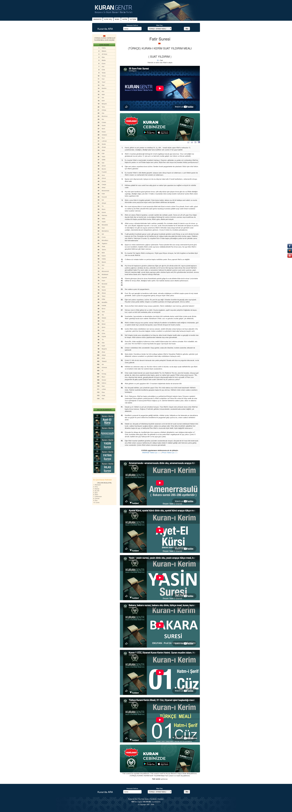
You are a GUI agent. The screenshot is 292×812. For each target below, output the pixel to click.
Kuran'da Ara (132, 799)
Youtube (160, 799)
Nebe (103, 287)
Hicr (103, 91)
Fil (102, 370)
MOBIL (117, 19)
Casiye (104, 184)
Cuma (104, 237)
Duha (103, 333)
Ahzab (104, 147)
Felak (103, 395)
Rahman (104, 215)
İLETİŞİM (133, 19)
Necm (103, 209)
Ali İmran (104, 54)
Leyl (103, 330)
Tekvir (103, 296)
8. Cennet (96, 498)
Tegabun (104, 243)
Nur (103, 119)
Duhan (104, 181)
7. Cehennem (97, 496)
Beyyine (104, 349)
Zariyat (104, 203)
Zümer (104, 166)
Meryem (104, 104)
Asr (103, 364)
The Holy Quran (143, 799)
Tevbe (104, 73)
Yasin (103, 156)
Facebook (153, 799)
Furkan (104, 122)
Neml (103, 129)
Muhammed (105, 190)
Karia (103, 358)
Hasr (103, 228)
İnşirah (104, 336)
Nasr (103, 386)
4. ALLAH (96, 491)
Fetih (103, 194)
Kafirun (104, 383)
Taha (103, 107)
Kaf (103, 200)
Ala (103, 315)
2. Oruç (95, 487)
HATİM (124, 19)
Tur (103, 206)
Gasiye (104, 318)
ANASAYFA (97, 19)
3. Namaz (96, 489)
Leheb (104, 389)
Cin (103, 268)
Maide (104, 60)
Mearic (104, 262)
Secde (104, 144)
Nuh (103, 265)
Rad (103, 85)
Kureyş (104, 374)
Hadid (104, 222)
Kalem (104, 256)
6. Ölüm (95, 494)
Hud (103, 79)
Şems (103, 327)
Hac (103, 113)
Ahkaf (103, 187)
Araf (103, 66)
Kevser (104, 380)
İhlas (103, 392)
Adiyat (104, 355)
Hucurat (104, 197)
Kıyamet (104, 277)
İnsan (103, 280)
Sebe (103, 150)
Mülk (103, 253)
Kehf (103, 101)
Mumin (104, 169)
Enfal (103, 70)
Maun (103, 377)
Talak (103, 246)
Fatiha (104, 48)
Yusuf (103, 82)
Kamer (104, 212)
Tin (103, 339)
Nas (103, 398)
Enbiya (104, 110)
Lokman (104, 141)
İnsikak (104, 305)
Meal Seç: (159, 25)
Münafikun (105, 240)
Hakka (104, 259)
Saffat (103, 160)
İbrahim (104, 88)
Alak (103, 343)
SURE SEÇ (108, 19)
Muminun (105, 116)
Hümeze (104, 367)
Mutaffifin (104, 302)
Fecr (103, 321)
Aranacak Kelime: (132, 25)
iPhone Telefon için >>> (170, 452)
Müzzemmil (105, 271)
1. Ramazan (97, 485)
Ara (187, 28)
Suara (104, 125)
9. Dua (95, 500)
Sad (103, 163)
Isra (103, 97)
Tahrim (104, 249)
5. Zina (95, 493)
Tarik (103, 312)
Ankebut (104, 135)
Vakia (103, 218)
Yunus (104, 76)
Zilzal (103, 352)
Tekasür (104, 361)
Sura (103, 175)
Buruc (103, 308)
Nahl (103, 94)
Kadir (103, 346)
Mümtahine (105, 231)
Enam (103, 63)
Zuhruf (104, 178)
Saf (103, 234)
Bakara (104, 51)
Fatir (103, 153)
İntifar (103, 299)
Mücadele (105, 225)
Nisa (103, 57)
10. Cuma (96, 502)
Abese (104, 293)
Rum (103, 138)
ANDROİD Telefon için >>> (151, 452)
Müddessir (105, 274)
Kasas (104, 132)
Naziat (104, 290)
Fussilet (104, 172)
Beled (103, 324)
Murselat (104, 284)
